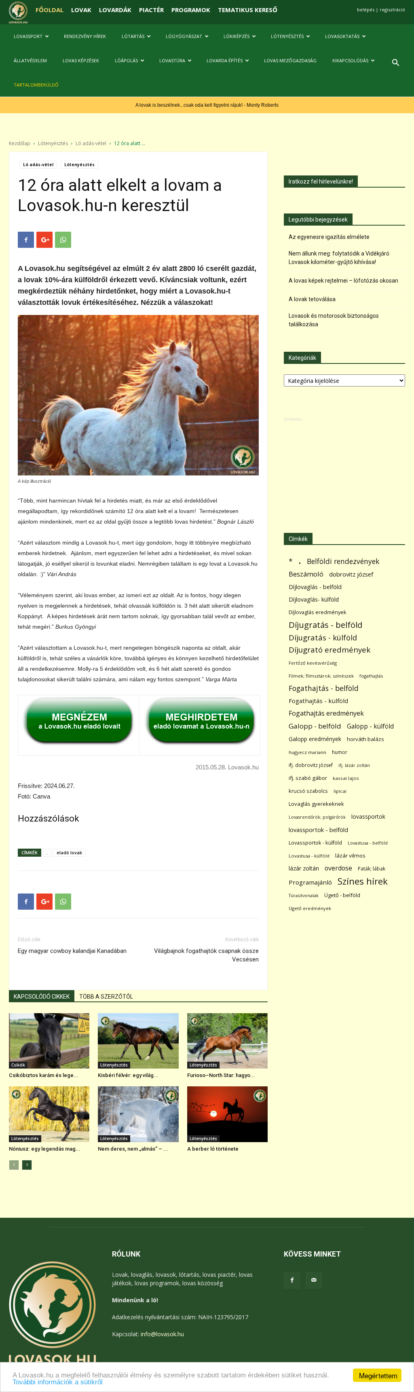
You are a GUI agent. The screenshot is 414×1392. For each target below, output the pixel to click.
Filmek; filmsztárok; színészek (321, 676)
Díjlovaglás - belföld (315, 587)
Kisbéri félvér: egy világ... (128, 1075)
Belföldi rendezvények (343, 561)
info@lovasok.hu (162, 1334)
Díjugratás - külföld (323, 637)
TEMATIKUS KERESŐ (247, 10)
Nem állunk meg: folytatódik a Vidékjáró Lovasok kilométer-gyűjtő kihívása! (339, 257)
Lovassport (28, 36)
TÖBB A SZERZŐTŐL (106, 996)
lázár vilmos (350, 855)
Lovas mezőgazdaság (290, 60)
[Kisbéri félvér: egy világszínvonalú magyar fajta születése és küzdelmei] (138, 1041)
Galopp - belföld (315, 726)
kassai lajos (346, 778)
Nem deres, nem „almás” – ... (133, 1149)
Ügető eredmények (310, 908)
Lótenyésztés (287, 36)
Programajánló (310, 882)
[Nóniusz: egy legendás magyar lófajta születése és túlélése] (49, 1114)
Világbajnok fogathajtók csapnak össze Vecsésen (206, 955)
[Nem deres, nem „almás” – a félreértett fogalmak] (138, 1114)
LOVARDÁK (115, 10)
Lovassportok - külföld (315, 842)
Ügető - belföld (342, 895)
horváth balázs (365, 739)
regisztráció (392, 9)
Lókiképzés (236, 36)
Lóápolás (126, 60)
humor (339, 752)
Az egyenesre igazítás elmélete (329, 237)
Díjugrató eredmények (329, 650)
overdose (338, 868)
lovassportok (368, 816)
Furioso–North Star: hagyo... (221, 1075)
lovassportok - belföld (318, 830)
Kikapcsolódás (350, 60)
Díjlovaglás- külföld (314, 599)
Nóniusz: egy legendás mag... (44, 1149)
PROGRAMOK (190, 10)
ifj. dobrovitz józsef (311, 765)
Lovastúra (172, 60)
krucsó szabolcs (308, 790)
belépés (365, 9)
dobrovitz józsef (351, 574)
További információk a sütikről (58, 1382)
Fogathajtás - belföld (324, 688)
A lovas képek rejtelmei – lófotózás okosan (343, 280)
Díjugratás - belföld (325, 625)
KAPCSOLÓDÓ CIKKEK (42, 996)
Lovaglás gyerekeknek (316, 803)
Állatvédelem (30, 60)
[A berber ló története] (227, 1114)
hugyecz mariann (307, 752)
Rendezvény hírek (85, 36)
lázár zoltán (304, 868)
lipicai (340, 791)
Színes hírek (363, 881)
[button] (395, 64)
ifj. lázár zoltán (354, 765)
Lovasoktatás (342, 36)
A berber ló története (213, 1149)
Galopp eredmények (315, 739)
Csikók (18, 1065)
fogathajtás (371, 676)
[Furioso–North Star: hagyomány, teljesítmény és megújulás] (227, 1041)
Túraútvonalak (304, 895)
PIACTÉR (151, 10)
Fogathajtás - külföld (318, 701)
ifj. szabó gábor (308, 778)
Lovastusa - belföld (368, 843)
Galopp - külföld (370, 726)
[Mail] (314, 1280)
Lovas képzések (81, 60)
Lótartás (133, 36)
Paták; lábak (371, 868)
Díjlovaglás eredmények (317, 612)
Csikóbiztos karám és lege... (43, 1075)
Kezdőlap (19, 143)
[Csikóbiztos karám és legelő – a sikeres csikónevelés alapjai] (49, 1041)
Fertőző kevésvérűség (313, 663)
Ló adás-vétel (91, 143)
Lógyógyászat (184, 36)
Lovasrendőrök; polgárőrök (317, 817)
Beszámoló (306, 574)
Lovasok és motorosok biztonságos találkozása (334, 320)
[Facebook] (292, 1280)
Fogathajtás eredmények (326, 713)
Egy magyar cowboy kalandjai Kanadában (72, 951)
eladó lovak (69, 852)
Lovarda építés (225, 60)
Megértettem (378, 1375)
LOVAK (81, 10)
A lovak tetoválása (312, 299)
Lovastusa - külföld (309, 856)
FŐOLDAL (49, 10)
